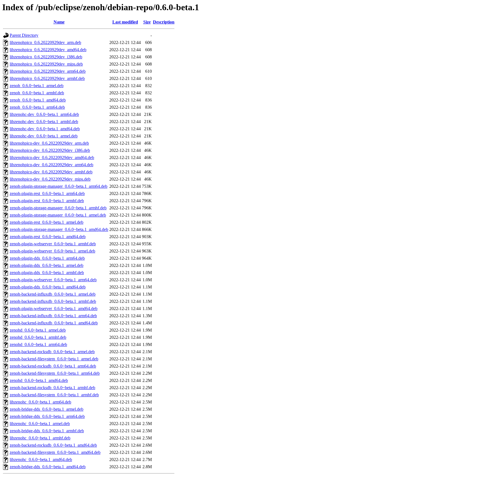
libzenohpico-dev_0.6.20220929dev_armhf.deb (51, 172)
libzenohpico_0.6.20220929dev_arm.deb (45, 42)
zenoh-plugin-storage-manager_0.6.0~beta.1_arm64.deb (58, 186)
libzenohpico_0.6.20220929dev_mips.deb (46, 64)
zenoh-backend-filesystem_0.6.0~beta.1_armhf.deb (54, 394)
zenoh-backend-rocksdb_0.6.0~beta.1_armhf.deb (52, 387)
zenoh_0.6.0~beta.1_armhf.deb (37, 92)
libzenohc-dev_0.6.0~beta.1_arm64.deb (44, 114)
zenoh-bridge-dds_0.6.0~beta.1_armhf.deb (47, 430)
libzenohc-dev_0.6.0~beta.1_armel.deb (44, 136)
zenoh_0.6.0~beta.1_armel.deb (36, 85)
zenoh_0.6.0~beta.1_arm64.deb (37, 107)
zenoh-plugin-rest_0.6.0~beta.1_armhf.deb (47, 200)
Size (147, 22)
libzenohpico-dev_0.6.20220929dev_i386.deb (50, 150)
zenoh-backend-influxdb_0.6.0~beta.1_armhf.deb (53, 301)
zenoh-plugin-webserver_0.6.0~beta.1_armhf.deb (53, 243)
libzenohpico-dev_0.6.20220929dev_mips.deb (50, 179)
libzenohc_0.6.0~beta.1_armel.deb (40, 423)
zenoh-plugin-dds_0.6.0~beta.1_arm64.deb (47, 258)
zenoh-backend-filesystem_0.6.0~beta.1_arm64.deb (55, 373)
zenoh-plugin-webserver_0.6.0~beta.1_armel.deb (52, 251)
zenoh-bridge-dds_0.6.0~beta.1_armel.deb (46, 409)
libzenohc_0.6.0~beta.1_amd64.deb (41, 459)
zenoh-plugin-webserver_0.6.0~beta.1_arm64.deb (53, 279)
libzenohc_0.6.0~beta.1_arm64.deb (40, 402)
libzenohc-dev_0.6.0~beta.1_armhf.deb (44, 121)
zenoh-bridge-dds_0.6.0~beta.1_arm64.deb (47, 416)
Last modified (125, 22)
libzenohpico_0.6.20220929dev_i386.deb (46, 56)
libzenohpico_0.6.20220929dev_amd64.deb (48, 49)
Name (59, 22)
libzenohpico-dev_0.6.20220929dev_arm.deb (49, 143)
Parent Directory (24, 35)
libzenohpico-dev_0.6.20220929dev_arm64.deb (51, 164)
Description (163, 22)
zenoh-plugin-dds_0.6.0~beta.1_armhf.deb (47, 272)
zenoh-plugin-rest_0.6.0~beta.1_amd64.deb (48, 236)
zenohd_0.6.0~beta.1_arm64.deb (38, 344)
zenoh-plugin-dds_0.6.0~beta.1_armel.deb (46, 265)
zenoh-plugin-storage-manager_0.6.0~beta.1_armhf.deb (58, 207)
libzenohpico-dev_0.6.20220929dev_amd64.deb (52, 157)
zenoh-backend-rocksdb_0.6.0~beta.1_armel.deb (52, 351)
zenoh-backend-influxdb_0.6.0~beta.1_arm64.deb (53, 315)
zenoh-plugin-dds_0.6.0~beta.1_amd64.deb (48, 287)
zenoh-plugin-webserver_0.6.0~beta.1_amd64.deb (53, 308)
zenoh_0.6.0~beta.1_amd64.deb (38, 100)
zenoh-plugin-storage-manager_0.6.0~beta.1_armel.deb (58, 215)
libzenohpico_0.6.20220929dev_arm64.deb (48, 71)
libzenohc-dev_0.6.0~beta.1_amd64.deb (45, 128)
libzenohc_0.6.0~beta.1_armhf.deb (40, 438)
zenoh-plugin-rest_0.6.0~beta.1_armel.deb (46, 222)
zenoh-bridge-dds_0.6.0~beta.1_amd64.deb (48, 466)
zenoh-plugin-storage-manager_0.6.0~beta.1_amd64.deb (59, 229)
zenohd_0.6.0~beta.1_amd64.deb (39, 380)
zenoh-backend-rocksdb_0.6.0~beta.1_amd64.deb (53, 445)
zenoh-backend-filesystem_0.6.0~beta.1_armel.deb (54, 358)
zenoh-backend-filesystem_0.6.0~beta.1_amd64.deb (55, 452)
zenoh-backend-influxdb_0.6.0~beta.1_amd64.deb (54, 323)
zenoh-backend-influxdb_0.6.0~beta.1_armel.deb (53, 294)
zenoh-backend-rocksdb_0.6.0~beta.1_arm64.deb (53, 366)
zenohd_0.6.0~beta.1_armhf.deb (38, 337)
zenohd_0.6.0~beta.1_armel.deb (38, 330)
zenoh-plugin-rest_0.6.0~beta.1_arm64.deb (47, 193)
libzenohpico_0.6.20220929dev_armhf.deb (47, 78)
